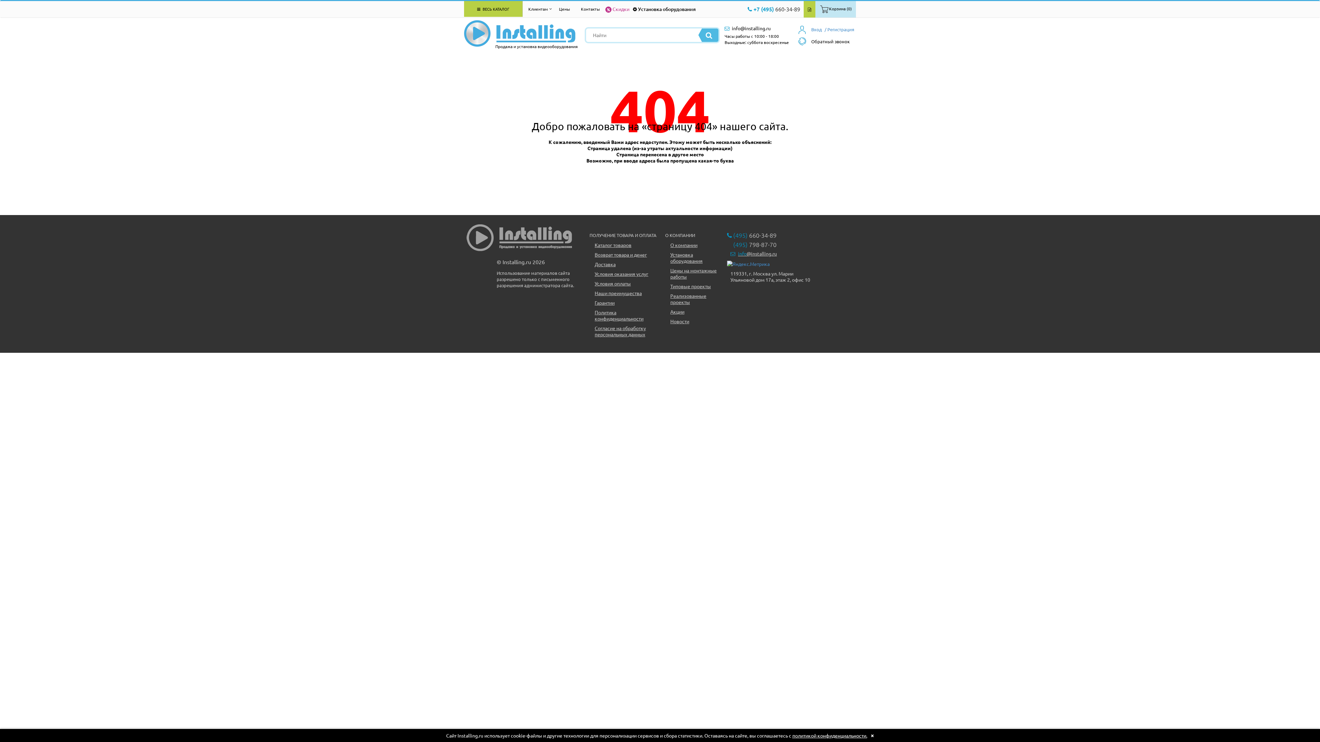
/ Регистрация (839, 29)
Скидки (621, 9)
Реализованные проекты (688, 299)
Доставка (605, 264)
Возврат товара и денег (621, 254)
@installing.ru (757, 253)
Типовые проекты (690, 286)
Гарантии (605, 303)
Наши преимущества (618, 293)
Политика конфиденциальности (619, 315)
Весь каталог (495, 9)
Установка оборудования (667, 9)
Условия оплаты (613, 283)
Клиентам (538, 9)
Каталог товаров (613, 245)
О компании (683, 245)
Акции (677, 311)
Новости (679, 321)
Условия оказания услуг (621, 274)
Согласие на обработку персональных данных (620, 331)
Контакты (590, 9)
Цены (564, 9)
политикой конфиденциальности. (829, 735)
